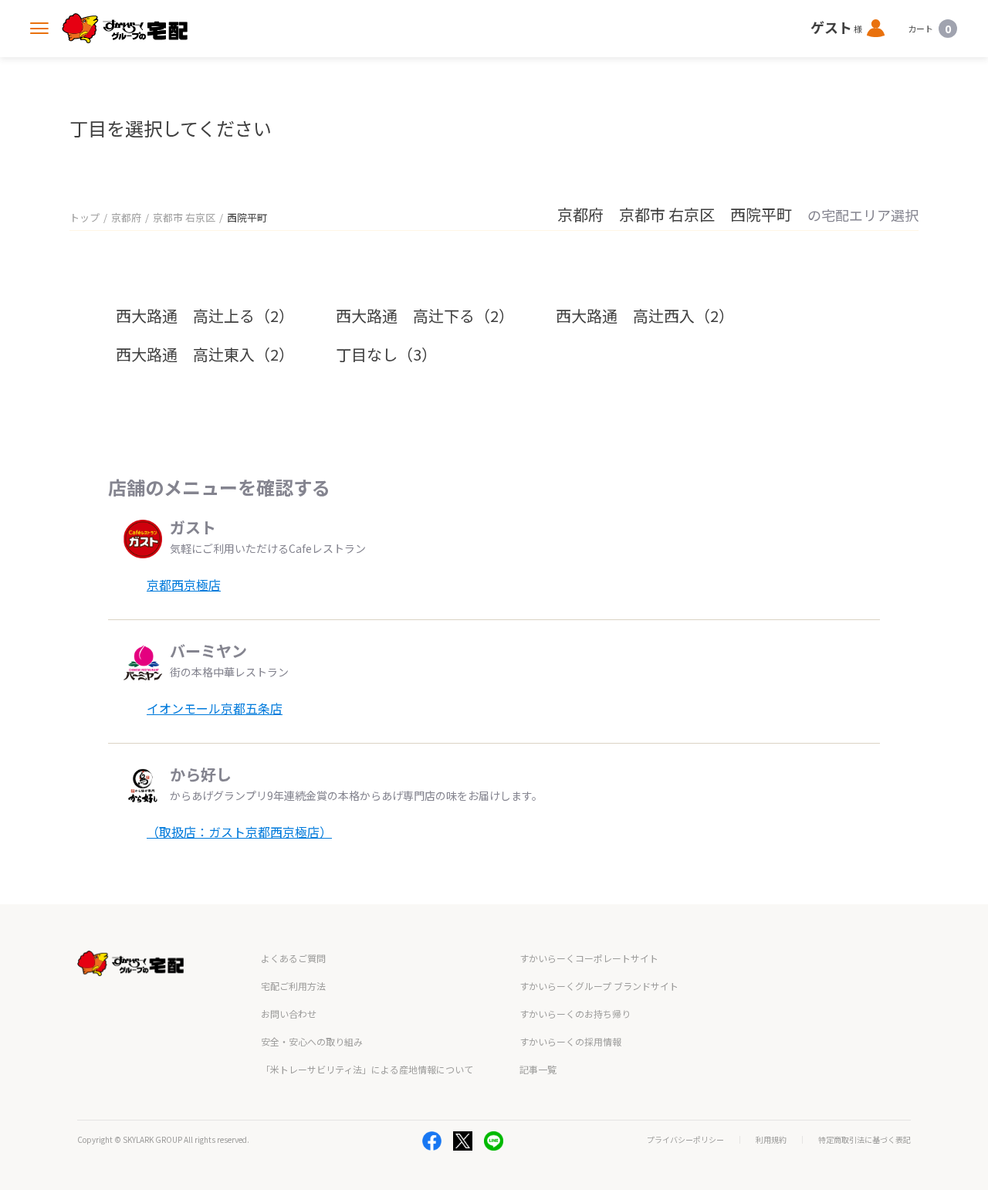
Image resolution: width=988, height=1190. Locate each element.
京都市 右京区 (184, 217)
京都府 (126, 217)
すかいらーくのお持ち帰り (575, 1013)
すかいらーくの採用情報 (570, 1041)
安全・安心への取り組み (312, 1041)
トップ (84, 217)
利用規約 (771, 1140)
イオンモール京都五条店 (215, 708)
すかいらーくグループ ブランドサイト (598, 985)
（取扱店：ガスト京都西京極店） (239, 831)
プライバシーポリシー (685, 1140)
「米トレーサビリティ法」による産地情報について (367, 1069)
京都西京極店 (184, 584)
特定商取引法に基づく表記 (864, 1140)
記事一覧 (538, 1069)
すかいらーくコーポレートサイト (588, 958)
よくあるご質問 (293, 958)
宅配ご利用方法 (293, 985)
